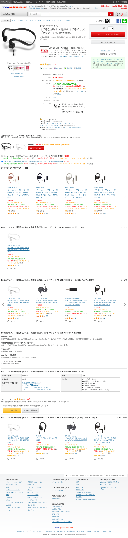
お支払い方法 (56, 509)
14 (18, 265)
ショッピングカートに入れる (108, 34)
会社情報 (96, 531)
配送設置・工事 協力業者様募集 (86, 499)
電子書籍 (9, 497)
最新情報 (79, 68)
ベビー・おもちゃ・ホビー (14, 482)
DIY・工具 (31, 484)
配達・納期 (55, 514)
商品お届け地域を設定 (36, 8)
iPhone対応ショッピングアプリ (62, 522)
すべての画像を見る (17, 73)
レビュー (45, 68)
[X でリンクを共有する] (107, 22)
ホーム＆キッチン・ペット (14, 492)
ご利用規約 (48, 531)
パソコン (9, 500)
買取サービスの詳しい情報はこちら (72, 56)
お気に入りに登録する (108, 42)
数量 (104, 28)
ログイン (32, 6)
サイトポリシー (38, 531)
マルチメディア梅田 (113, 59)
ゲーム (8, 510)
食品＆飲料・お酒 (11, 484)
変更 (96, 8)
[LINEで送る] (124, 22)
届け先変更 (79, 91)
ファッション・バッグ (34, 487)
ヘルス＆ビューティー (13, 489)
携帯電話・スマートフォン (36, 482)
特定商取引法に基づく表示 (75, 531)
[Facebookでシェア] (118, 22)
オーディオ (51, 123)
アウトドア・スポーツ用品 (14, 502)
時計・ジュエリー (33, 492)
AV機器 (42, 121)
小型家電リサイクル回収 (83, 492)
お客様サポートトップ (24, 531)
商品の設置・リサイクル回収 (61, 511)
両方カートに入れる (36, 148)
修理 (77, 482)
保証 (77, 484)
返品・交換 (79, 487)
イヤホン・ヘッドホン (64, 123)
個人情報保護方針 (59, 531)
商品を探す (55, 516)
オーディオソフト (33, 500)
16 (105, 213)
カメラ (30, 489)
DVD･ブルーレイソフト (35, 497)
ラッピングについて (106, 484)
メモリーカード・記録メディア (37, 502)
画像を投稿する (19, 76)
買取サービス (80, 489)
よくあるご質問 (106, 531)
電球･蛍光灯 (31, 510)
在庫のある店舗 (105, 50)
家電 (7, 487)
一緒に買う (13, 268)
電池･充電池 (31, 505)
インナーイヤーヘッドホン (49, 125)
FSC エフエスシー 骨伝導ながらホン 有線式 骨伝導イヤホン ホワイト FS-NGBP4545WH (33, 161)
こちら (70, 6)
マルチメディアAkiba (99, 59)
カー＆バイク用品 (33, 495)
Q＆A (58, 68)
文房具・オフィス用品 (13, 507)
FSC (54, 97)
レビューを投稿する (12, 410)
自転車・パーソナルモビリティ (37, 507)
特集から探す (56, 498)
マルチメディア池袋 (111, 63)
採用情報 (89, 531)
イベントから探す (57, 490)
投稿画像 (69, 68)
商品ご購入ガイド (57, 519)
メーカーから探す (57, 482)
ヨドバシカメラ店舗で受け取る (109, 482)
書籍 (7, 495)
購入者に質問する (30, 410)
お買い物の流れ (57, 506)
